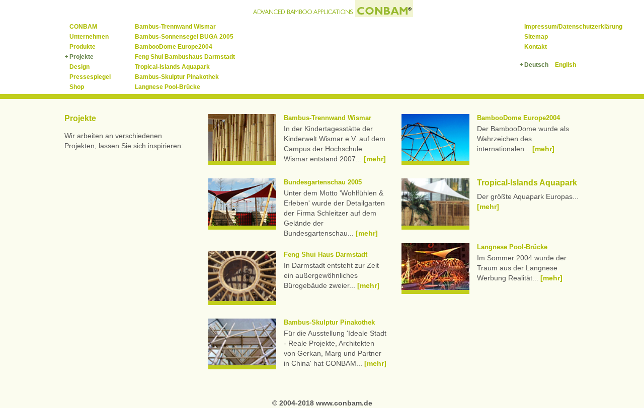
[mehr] (375, 159)
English (565, 64)
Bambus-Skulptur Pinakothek (177, 76)
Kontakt (535, 46)
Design (79, 66)
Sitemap (536, 36)
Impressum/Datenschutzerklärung (573, 26)
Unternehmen (89, 36)
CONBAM (83, 26)
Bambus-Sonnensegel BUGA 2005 (184, 36)
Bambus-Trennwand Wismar (175, 26)
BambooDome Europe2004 (173, 46)
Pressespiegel (90, 76)
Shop (76, 86)
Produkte (82, 46)
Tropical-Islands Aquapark (172, 66)
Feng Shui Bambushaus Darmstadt (185, 56)
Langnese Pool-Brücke (167, 86)
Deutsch (536, 64)
